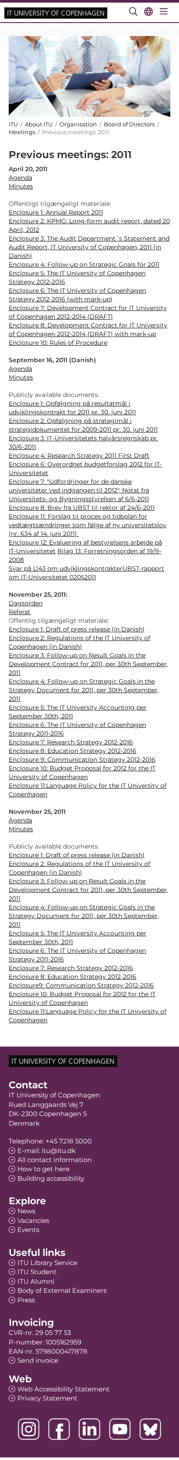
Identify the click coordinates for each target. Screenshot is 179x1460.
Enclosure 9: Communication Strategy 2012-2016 (82, 759)
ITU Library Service (47, 1263)
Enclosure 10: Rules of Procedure (58, 343)
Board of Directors (129, 124)
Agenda (20, 178)
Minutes (21, 186)
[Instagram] (29, 1429)
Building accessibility (50, 1178)
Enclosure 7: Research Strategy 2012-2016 (71, 742)
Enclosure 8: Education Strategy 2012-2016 (72, 751)
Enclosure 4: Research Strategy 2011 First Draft (79, 455)
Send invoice (37, 1360)
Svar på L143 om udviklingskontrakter (66, 568)
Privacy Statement (47, 1398)
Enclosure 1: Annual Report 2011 (56, 212)
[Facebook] (59, 1429)
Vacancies (33, 1220)
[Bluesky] (150, 1429)
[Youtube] (120, 1429)
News (26, 1211)
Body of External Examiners (61, 1290)
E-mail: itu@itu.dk (46, 1150)
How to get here (43, 1169)
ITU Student (36, 1272)
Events (28, 1229)
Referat (19, 612)
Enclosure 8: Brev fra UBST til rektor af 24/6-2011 (82, 508)
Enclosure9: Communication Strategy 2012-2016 (81, 985)
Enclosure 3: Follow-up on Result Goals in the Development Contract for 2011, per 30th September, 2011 (88, 664)
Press (26, 1300)
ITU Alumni (35, 1281)
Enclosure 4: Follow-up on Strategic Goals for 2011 (84, 264)
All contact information (54, 1160)
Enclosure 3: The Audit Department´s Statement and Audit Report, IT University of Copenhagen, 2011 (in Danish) (89, 247)
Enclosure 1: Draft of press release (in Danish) (77, 629)
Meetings (22, 132)
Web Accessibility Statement (63, 1389)
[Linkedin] (89, 1429)
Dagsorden (26, 603)
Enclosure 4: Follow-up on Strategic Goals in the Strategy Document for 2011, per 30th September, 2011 (84, 690)
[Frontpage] (55, 12)
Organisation (78, 124)
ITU (13, 124)
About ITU (39, 124)
